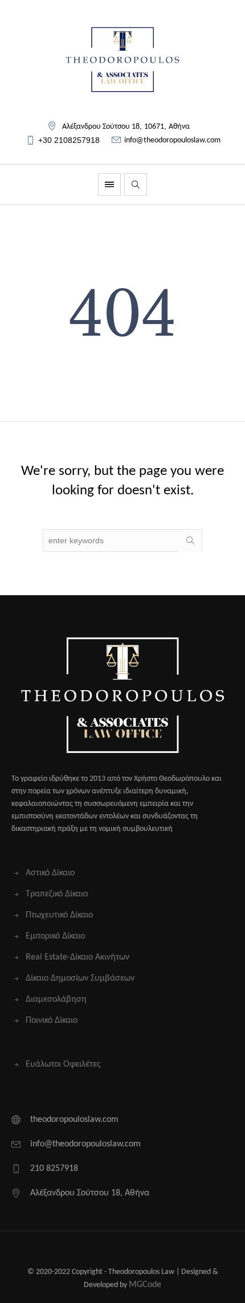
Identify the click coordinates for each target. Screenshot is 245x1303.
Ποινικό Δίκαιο (51, 1020)
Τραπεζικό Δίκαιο (57, 894)
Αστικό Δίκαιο (50, 873)
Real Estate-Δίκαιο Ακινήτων (77, 957)
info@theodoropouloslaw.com (172, 140)
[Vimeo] (140, 1250)
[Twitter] (85, 1250)
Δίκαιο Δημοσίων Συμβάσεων (80, 978)
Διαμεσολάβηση (56, 999)
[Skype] (158, 1250)
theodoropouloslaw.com (74, 1119)
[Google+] (122, 1250)
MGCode (145, 1284)
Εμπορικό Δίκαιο (55, 936)
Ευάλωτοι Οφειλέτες (63, 1064)
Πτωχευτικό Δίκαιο (59, 915)
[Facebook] (103, 1250)
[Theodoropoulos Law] (122, 60)
